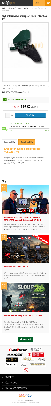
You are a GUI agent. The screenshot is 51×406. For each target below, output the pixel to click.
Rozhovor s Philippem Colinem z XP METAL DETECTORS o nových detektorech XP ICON (22, 218)
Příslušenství (11, 8)
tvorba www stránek (34, 402)
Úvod (3, 8)
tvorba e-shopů (24, 402)
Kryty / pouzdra (23, 8)
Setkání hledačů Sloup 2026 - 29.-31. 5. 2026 (23, 315)
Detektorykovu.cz (29, 400)
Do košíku (30, 115)
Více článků (25, 339)
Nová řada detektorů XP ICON (16, 266)
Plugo (18, 402)
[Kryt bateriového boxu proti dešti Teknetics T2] (25, 46)
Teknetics (26, 92)
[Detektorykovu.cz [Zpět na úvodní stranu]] (15, 3)
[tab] (9, 142)
